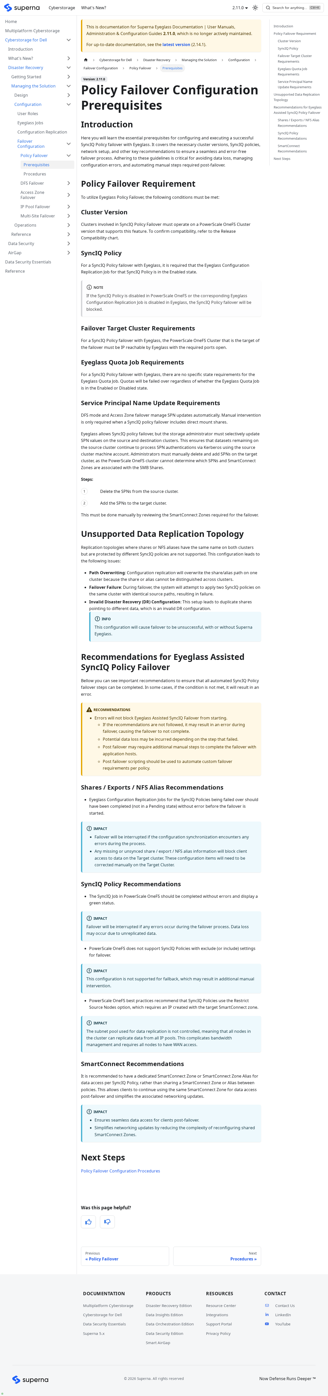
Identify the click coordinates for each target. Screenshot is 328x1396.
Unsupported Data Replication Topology (297, 97)
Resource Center (221, 1305)
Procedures (35, 174)
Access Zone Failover (32, 195)
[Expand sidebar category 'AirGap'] (68, 253)
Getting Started (26, 77)
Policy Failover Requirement (295, 33)
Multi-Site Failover (37, 216)
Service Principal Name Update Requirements (295, 84)
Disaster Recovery (25, 67)
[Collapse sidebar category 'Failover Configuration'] (68, 143)
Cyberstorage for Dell (102, 1314)
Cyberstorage (62, 7)
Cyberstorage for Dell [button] (26, 40)
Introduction (20, 49)
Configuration (28, 104)
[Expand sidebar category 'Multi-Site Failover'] (68, 216)
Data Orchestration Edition (170, 1323)
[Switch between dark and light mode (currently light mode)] (255, 8)
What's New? (93, 7)
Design (21, 95)
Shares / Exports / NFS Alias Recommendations (298, 123)
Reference (21, 234)
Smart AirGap (158, 1342)
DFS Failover (32, 183)
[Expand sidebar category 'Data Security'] (68, 243)
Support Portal (219, 1323)
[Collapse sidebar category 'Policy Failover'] (68, 155)
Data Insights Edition (164, 1314)
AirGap (15, 253)
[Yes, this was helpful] (88, 1221)
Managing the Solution (33, 86)
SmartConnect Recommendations (292, 148)
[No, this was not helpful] (107, 1221)
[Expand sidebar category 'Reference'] (68, 234)
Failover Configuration (31, 143)
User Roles (27, 113)
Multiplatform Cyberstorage (32, 31)
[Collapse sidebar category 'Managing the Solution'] (68, 86)
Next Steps (282, 158)
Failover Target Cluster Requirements (295, 58)
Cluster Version (289, 41)
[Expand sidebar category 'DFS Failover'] (68, 183)
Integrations (217, 1314)
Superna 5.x (94, 1333)
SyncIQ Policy (288, 48)
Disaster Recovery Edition (169, 1305)
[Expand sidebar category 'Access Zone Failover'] (68, 195)
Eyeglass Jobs (30, 123)
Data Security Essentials (28, 262)
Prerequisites (36, 165)
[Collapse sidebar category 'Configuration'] (68, 104)
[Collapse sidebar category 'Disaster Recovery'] (68, 67)
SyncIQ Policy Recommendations (292, 136)
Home (11, 21)
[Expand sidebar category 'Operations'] (68, 225)
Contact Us (285, 1305)
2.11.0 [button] (238, 7)
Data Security (21, 243)
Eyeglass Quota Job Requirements (292, 71)
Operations (25, 225)
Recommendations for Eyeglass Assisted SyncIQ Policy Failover (298, 110)
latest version (176, 44)
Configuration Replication (42, 132)
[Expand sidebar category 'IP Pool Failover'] (68, 207)
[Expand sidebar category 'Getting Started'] (68, 77)
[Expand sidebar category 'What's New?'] (68, 58)
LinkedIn (283, 1314)
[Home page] (86, 60)
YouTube (283, 1323)
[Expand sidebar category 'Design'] (68, 95)
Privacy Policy (218, 1333)
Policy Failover (34, 155)
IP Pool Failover (35, 206)
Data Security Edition (164, 1333)
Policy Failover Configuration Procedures (120, 1171)
